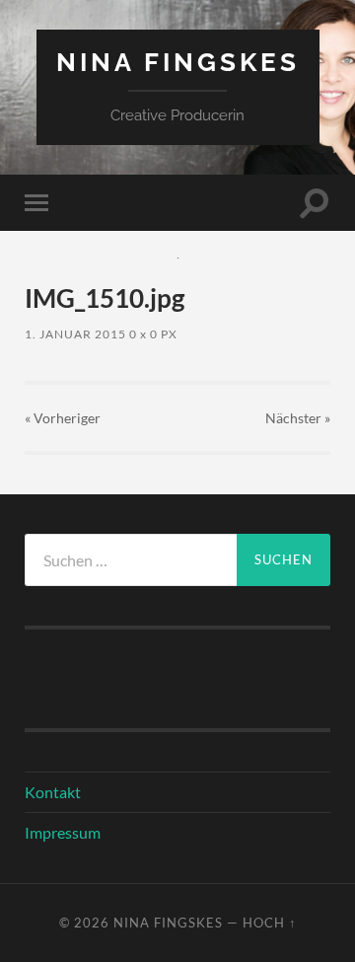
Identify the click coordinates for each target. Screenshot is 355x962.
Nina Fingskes (178, 61)
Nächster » (297, 417)
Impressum (63, 832)
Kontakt (53, 791)
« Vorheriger (63, 417)
